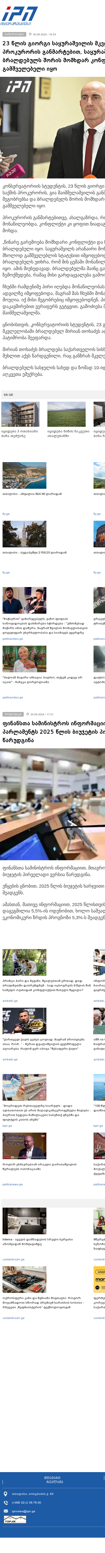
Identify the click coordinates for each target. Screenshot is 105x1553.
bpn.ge (7, 1125)
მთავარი (52, 1478)
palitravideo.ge (13, 639)
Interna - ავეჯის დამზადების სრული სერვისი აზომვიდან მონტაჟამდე (38, 1242)
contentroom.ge (13, 1259)
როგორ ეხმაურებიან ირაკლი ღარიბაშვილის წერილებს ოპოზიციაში (40, 1167)
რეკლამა (54, 1482)
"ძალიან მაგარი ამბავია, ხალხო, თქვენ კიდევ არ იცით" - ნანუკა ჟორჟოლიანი (42, 680)
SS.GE (8, 395)
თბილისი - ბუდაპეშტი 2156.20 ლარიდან (35, 552)
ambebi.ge (10, 1001)
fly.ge (6, 514)
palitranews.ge (13, 1184)
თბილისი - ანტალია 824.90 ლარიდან (32, 494)
